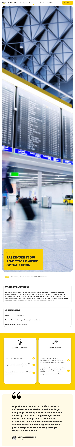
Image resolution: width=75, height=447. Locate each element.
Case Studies (14, 276)
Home (7, 276)
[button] (23, 3)
